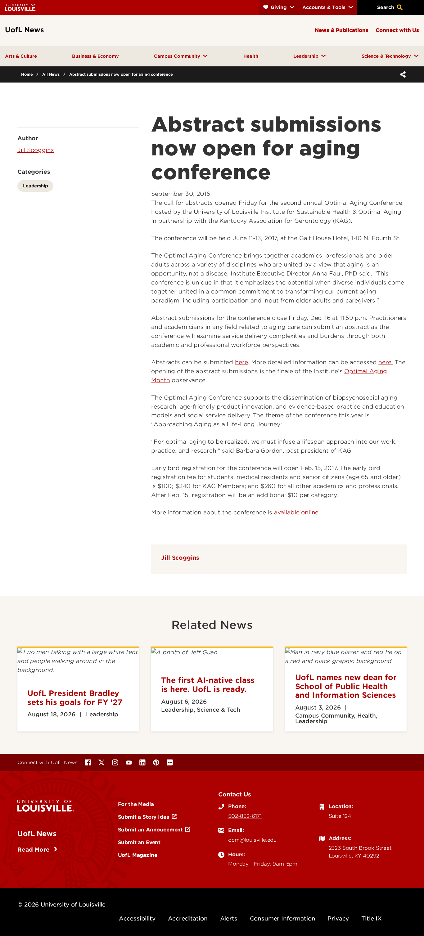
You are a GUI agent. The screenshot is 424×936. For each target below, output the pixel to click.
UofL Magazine (137, 855)
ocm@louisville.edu (252, 840)
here (241, 362)
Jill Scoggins (180, 557)
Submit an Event (139, 842)
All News (51, 74)
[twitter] (101, 762)
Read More (34, 849)
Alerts (228, 918)
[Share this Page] (402, 74)
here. (385, 362)
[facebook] (88, 762)
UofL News (36, 834)
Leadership (35, 185)
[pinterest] (156, 762)
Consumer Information (282, 918)
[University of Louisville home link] (20, 7)
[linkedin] (142, 762)
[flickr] (170, 762)
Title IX (371, 918)
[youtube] (129, 762)
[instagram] (115, 762)
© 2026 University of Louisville (61, 904)
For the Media (136, 804)
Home (27, 74)
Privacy (338, 918)
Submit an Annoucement (150, 829)
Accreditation (188, 918)
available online (296, 512)
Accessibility (137, 918)
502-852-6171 (245, 816)
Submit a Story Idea (143, 817)
